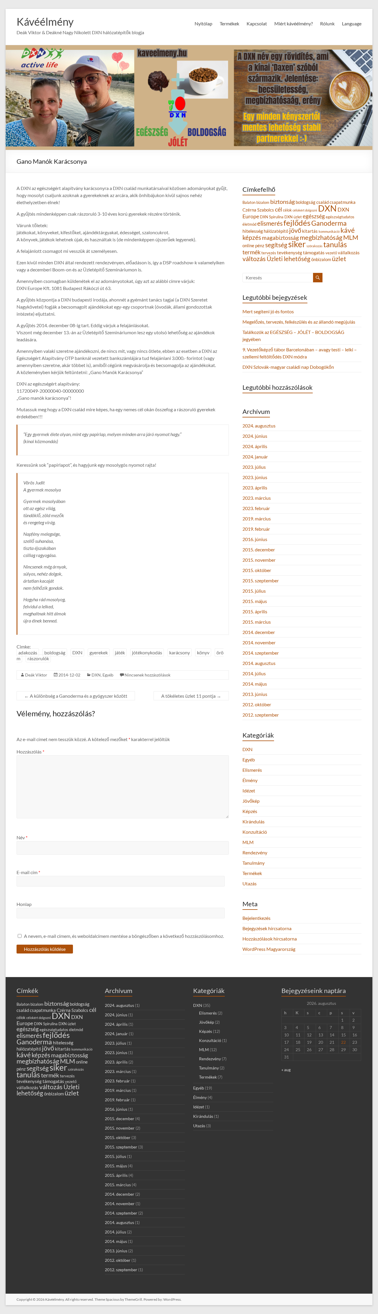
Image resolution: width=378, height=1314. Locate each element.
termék (251, 251)
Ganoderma (329, 223)
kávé (347, 230)
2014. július (254, 673)
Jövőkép (251, 801)
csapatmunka (343, 202)
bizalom (262, 202)
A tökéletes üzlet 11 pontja (191, 696)
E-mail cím (28, 872)
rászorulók (38, 658)
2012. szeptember (260, 714)
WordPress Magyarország (268, 949)
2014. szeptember (260, 653)
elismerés (270, 223)
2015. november (259, 560)
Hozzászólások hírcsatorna (269, 938)
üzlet (339, 259)
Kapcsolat (257, 23)
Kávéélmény (45, 21)
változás (254, 259)
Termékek (252, 873)
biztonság (282, 201)
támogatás (314, 252)
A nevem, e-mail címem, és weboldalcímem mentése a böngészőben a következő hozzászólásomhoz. (124, 936)
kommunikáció (329, 231)
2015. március (256, 622)
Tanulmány (253, 863)
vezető (331, 252)
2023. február (256, 508)
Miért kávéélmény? (293, 23)
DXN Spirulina (272, 216)
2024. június (254, 436)
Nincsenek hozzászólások (147, 674)
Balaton (248, 202)
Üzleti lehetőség (288, 258)
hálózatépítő (276, 231)
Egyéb (107, 674)
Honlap (24, 904)
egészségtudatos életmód (61, 1029)
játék (120, 652)
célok (287, 210)
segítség (276, 244)
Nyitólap (203, 23)
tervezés (268, 252)
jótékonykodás (147, 652)
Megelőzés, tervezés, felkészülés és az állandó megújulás (298, 322)
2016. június (254, 539)
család (322, 202)
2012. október (256, 704)
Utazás (249, 883)
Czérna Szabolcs (258, 209)
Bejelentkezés (256, 918)
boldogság (54, 652)
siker (297, 244)
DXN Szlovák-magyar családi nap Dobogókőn (288, 367)
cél (278, 209)
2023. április (254, 487)
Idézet (248, 790)
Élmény (250, 780)
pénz (259, 245)
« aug (286, 1069)
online (248, 245)
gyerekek (98, 652)
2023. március (256, 498)
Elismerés (252, 770)
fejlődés (297, 222)
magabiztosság (280, 237)
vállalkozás (349, 252)
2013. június (254, 694)
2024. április (254, 446)
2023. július (254, 467)
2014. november (259, 642)
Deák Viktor (36, 674)
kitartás (310, 231)
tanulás (335, 244)
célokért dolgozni (305, 210)
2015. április (254, 611)
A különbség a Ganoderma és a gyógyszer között (75, 696)
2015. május (254, 601)
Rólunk (327, 23)
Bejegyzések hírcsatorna (266, 928)
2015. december (258, 549)
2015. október (256, 570)
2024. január (255, 456)
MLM (350, 237)
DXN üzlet (293, 216)
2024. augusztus (259, 425)
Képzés (249, 811)
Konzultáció (254, 832)
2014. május (254, 684)
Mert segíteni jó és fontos (268, 311)
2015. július (254, 591)
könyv (203, 652)
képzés (251, 237)
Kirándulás (253, 821)
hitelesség (252, 231)
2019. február (256, 529)
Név (22, 837)
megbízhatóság (321, 237)
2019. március (256, 518)
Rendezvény (254, 852)
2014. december (258, 632)
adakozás (27, 652)
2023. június (254, 477)
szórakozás (314, 246)
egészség (314, 216)
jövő (295, 230)
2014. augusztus (259, 663)
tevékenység (289, 252)
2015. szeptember (260, 580)
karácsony (179, 652)
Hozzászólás (30, 751)
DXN (77, 652)
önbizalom (321, 259)
